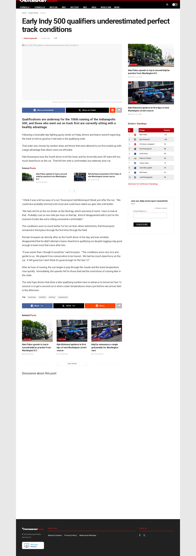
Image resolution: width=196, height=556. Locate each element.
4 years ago (45, 38)
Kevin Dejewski (30, 38)
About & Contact (55, 535)
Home (24, 13)
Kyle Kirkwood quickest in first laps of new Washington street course (71, 347)
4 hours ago (42, 182)
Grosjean (32, 297)
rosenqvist (63, 297)
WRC (64, 7)
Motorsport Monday (87, 535)
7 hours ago (94, 180)
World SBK (106, 7)
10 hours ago (98, 354)
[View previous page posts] (70, 191)
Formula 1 (25, 7)
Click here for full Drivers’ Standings (143, 184)
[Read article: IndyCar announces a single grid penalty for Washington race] (106, 331)
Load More (72, 364)
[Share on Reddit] (112, 110)
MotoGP (74, 7)
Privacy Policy (70, 535)
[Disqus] (72, 410)
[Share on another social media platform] (119, 110)
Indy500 (42, 297)
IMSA (94, 7)
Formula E (40, 7)
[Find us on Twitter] (144, 535)
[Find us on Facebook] (139, 535)
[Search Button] (167, 5)
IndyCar (53, 7)
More (116, 7)
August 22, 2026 (135, 77)
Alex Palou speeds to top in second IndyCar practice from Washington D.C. (51, 176)
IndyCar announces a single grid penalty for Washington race (104, 347)
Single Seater (33, 13)
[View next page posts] (74, 191)
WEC (85, 7)
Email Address (140, 211)
